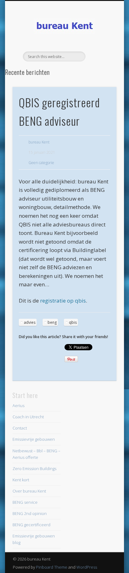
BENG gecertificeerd (31, 524)
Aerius (18, 405)
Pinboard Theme (51, 567)
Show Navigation (101, 56)
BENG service (25, 502)
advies (29, 322)
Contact (20, 428)
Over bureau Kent (29, 491)
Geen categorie (41, 162)
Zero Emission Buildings (34, 468)
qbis (73, 322)
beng (52, 322)
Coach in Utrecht (28, 417)
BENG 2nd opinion (30, 513)
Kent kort (21, 480)
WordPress (86, 567)
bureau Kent (38, 142)
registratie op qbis (63, 300)
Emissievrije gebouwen (34, 439)
